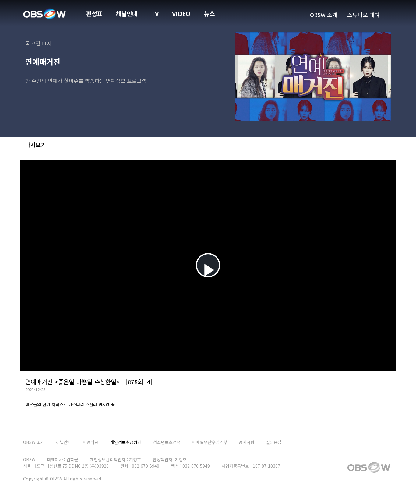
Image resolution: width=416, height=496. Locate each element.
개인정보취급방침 (126, 442)
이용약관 (91, 442)
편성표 (94, 13)
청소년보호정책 (167, 442)
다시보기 (35, 145)
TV (155, 13)
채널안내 (127, 13)
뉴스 (209, 13)
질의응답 (274, 442)
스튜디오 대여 (363, 15)
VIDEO (181, 13)
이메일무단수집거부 (209, 442)
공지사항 (247, 442)
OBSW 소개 (323, 15)
